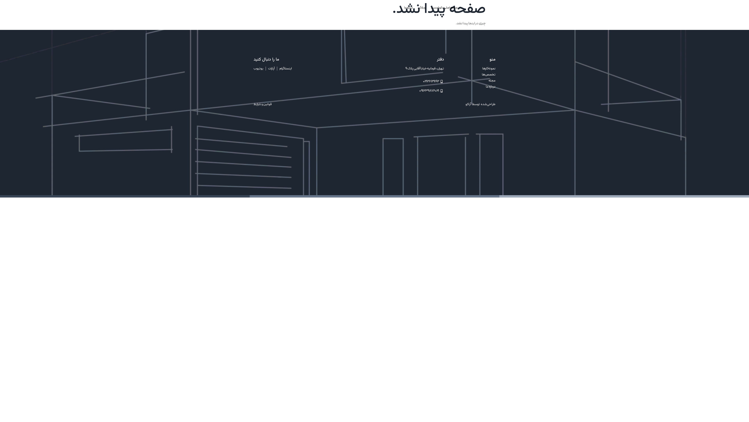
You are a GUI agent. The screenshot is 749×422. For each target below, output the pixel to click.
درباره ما (408, 7)
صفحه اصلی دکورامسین (444, 7)
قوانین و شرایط (263, 104)
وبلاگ (422, 7)
